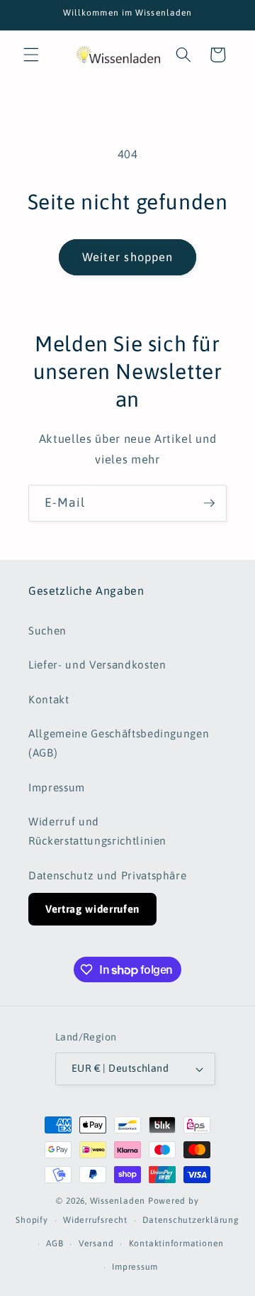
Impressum (56, 787)
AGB (54, 1243)
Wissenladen (117, 1201)
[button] (31, 55)
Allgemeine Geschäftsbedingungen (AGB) (118, 743)
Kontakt (48, 699)
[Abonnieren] (209, 503)
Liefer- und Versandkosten (97, 665)
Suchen (47, 631)
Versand (96, 1243)
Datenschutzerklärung (190, 1220)
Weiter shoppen (127, 257)
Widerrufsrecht (95, 1220)
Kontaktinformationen (176, 1243)
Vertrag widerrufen (92, 909)
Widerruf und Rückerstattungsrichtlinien (97, 831)
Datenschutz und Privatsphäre (107, 875)
